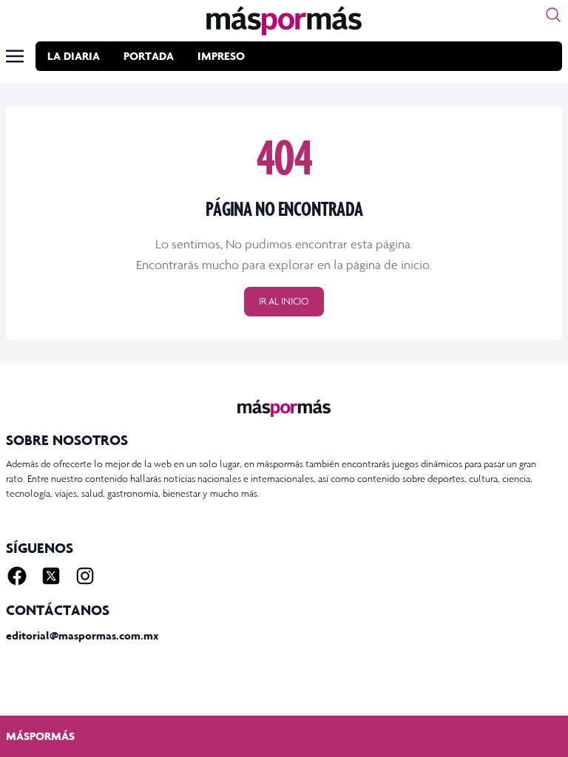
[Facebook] (17, 576)
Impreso (221, 56)
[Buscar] (553, 15)
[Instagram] (85, 576)
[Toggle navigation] (15, 56)
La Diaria (73, 56)
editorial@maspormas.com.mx (82, 635)
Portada (149, 56)
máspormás (40, 736)
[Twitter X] (51, 576)
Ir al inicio (284, 301)
